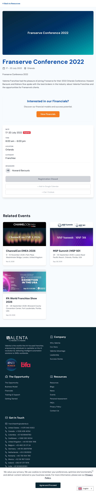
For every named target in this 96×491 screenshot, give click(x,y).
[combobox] (85, 488)
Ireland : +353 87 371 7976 (18, 463)
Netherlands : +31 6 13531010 (19, 452)
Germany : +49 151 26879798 (20, 449)
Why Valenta (55, 343)
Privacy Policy (55, 407)
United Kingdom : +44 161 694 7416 (22, 442)
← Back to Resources (11, 3)
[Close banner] (92, 470)
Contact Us (54, 411)
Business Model (11, 387)
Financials (9, 391)
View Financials (48, 114)
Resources (54, 383)
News (52, 391)
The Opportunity (11, 383)
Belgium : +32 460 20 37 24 (19, 445)
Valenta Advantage (57, 351)
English (85, 488)
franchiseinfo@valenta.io (18, 424)
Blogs (52, 387)
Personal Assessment (58, 399)
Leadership (54, 355)
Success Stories (56, 359)
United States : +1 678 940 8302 (21, 428)
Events (52, 395)
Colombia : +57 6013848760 (19, 435)
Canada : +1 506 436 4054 (19, 431)
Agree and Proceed (48, 485)
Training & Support (12, 395)
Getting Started (11, 399)
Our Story (54, 347)
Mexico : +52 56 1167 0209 (19, 459)
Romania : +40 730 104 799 (19, 456)
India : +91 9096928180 (17, 466)
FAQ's (52, 403)
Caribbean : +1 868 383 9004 (20, 438)
